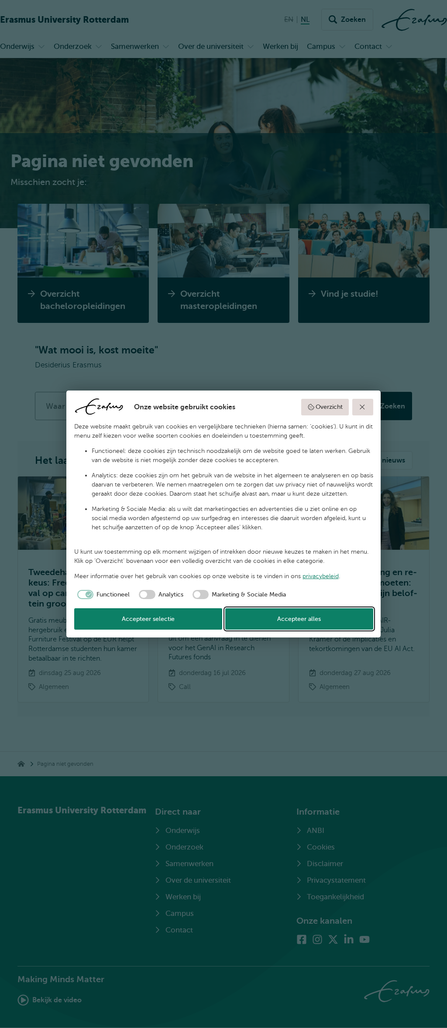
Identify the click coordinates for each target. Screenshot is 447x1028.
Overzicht (329, 407)
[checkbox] (102, 595)
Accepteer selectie (148, 619)
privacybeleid (321, 576)
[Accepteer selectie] (362, 407)
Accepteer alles (299, 619)
